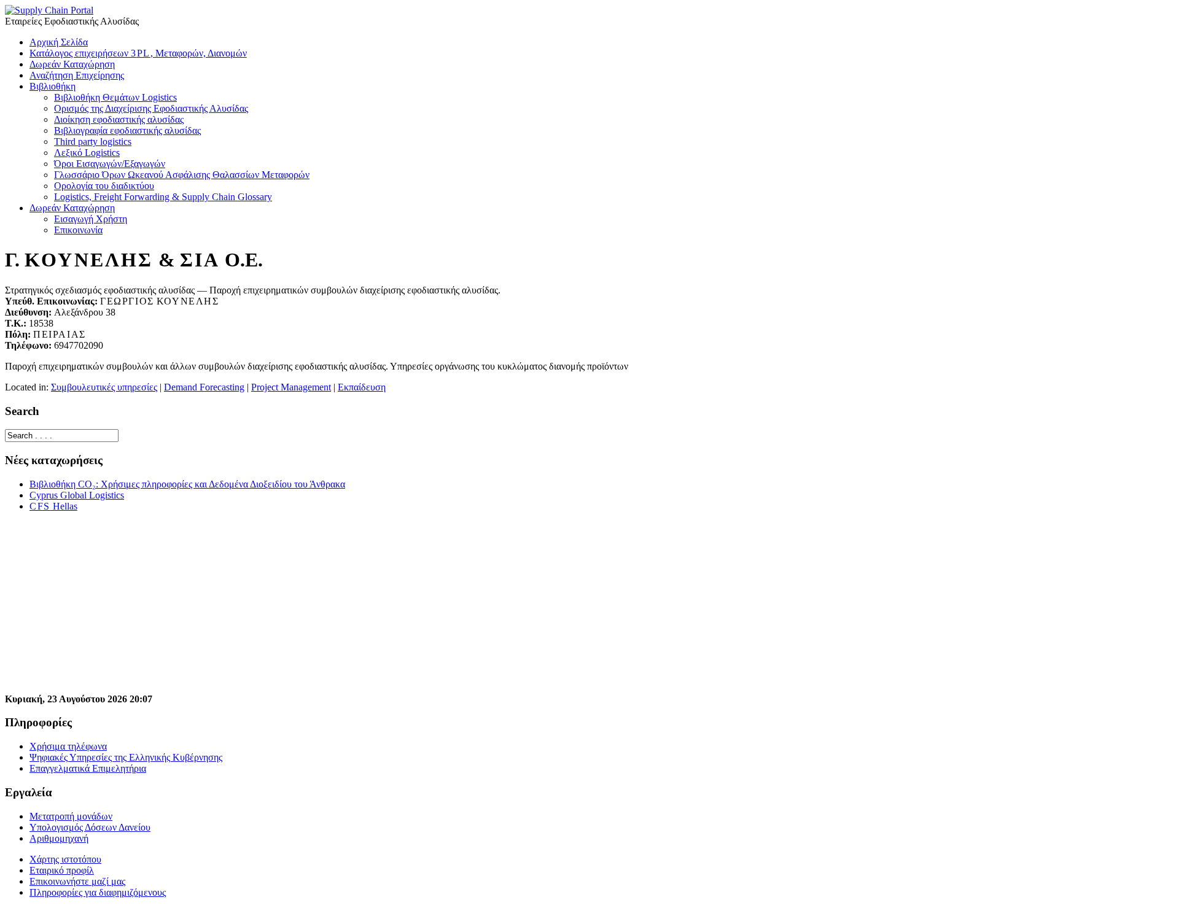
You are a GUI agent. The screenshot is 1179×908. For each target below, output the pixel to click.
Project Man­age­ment (291, 387)
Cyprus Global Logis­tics (76, 495)
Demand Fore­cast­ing (204, 387)
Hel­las (53, 506)
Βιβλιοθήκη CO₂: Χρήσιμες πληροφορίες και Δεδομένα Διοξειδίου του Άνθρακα (187, 484)
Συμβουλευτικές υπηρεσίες (104, 387)
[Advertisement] (373, 608)
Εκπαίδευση (362, 387)
